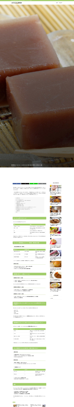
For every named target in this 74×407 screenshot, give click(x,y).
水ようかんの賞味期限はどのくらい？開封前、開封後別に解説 (23, 200)
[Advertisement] (37, 174)
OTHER (52, 298)
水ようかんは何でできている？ (19, 199)
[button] (17, 183)
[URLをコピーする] (42, 183)
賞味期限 (14, 402)
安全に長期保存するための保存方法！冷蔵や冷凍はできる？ (23, 209)
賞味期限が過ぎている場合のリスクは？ (20, 203)
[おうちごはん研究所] (16, 3)
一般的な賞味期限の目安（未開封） (20, 201)
